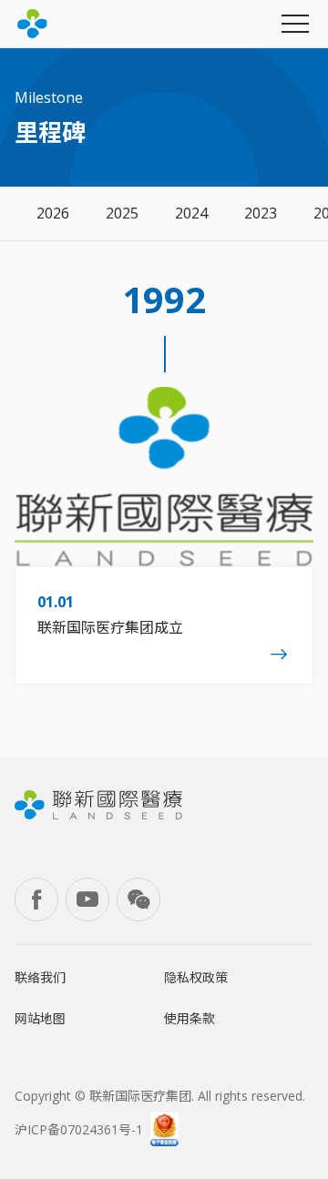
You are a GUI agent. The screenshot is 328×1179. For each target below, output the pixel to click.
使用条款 (189, 1018)
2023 (260, 213)
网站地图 (40, 1018)
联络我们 (40, 977)
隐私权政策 (196, 977)
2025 (122, 213)
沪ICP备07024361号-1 (79, 1129)
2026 (52, 213)
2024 (191, 213)
